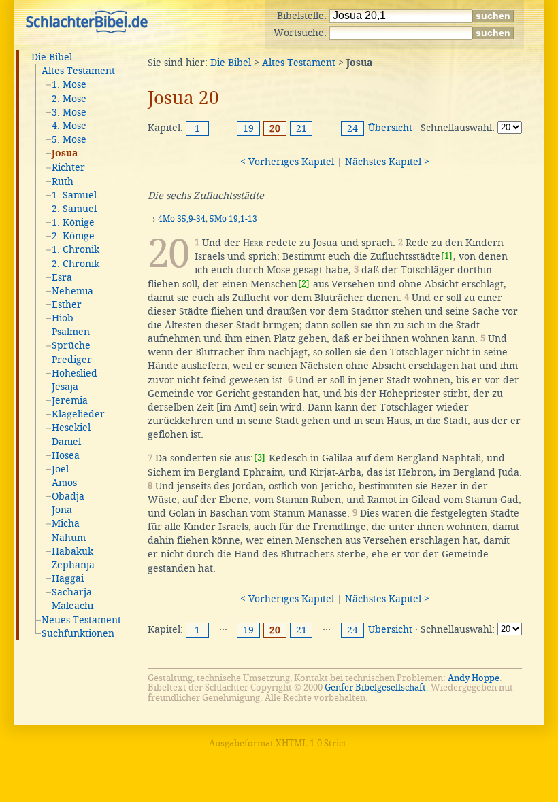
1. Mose (69, 84)
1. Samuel (74, 195)
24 (352, 128)
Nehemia (72, 290)
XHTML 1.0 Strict (311, 743)
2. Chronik (75, 263)
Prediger (72, 359)
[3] (259, 458)
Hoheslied (74, 373)
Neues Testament (81, 619)
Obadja (68, 496)
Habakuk (72, 551)
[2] (304, 284)
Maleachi (72, 605)
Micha (66, 523)
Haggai (68, 578)
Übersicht (390, 127)
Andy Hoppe (473, 678)
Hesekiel (71, 427)
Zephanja (73, 564)
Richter (68, 167)
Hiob (62, 318)
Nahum (69, 537)
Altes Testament (78, 70)
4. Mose (69, 125)
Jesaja (65, 386)
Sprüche (71, 345)
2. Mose (69, 98)
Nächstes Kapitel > (387, 161)
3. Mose (69, 112)
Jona (62, 509)
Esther (67, 304)
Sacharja (72, 592)
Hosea (66, 455)
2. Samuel (74, 208)
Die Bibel (51, 57)
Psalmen (71, 331)
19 (248, 128)
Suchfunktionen (78, 633)
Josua (65, 153)
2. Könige (73, 235)
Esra (62, 277)
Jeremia (70, 400)
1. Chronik (75, 249)
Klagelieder (78, 413)
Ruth (62, 181)
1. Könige (73, 222)
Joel (60, 469)
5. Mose (69, 139)
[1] (447, 256)
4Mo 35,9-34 (182, 219)
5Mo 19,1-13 (233, 219)
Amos (64, 482)
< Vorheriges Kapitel (287, 161)
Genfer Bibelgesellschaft (375, 687)
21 (301, 128)
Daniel (66, 441)
